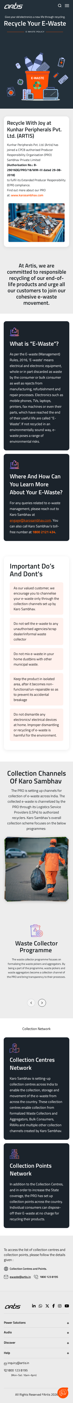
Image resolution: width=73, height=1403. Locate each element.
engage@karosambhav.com (30, 520)
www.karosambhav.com (27, 195)
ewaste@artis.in (20, 1277)
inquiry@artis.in (18, 1363)
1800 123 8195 (49, 1277)
